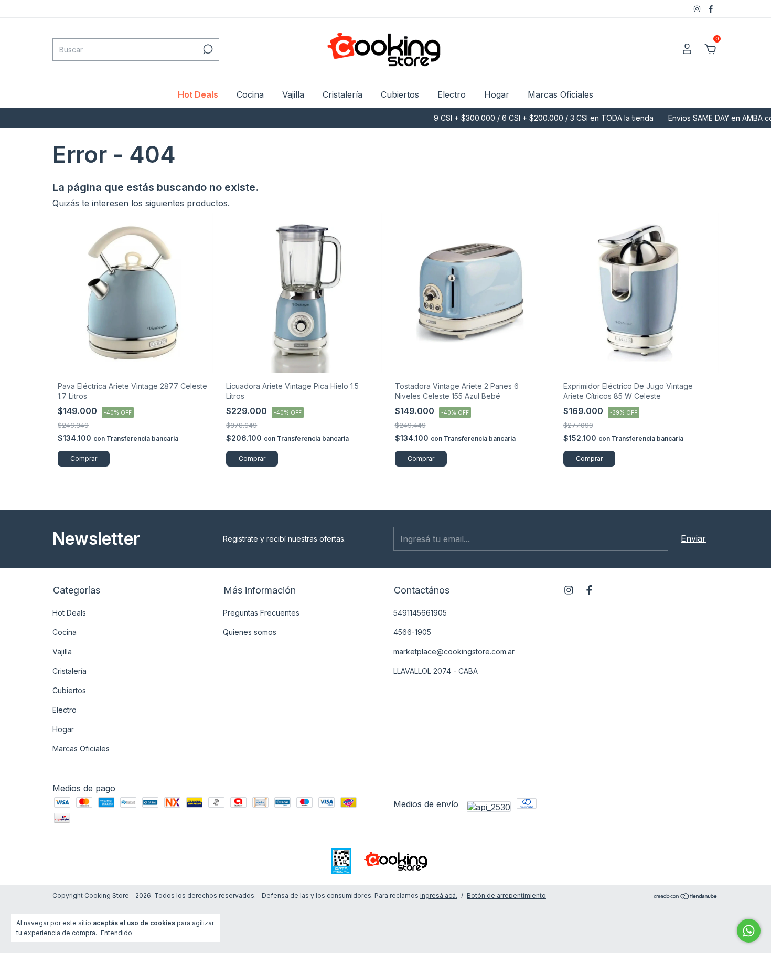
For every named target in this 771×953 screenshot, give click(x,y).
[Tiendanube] (686, 897)
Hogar (496, 94)
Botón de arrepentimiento (506, 895)
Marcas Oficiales (560, 94)
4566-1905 (412, 632)
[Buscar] (207, 49)
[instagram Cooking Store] (698, 8)
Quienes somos (249, 632)
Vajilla (293, 94)
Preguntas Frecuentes (261, 612)
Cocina (250, 94)
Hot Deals (198, 94)
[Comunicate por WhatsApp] (749, 931)
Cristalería (342, 94)
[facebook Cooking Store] (710, 8)
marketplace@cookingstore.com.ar (454, 651)
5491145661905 (420, 612)
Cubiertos (400, 94)
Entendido (116, 933)
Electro (451, 94)
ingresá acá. (438, 895)
